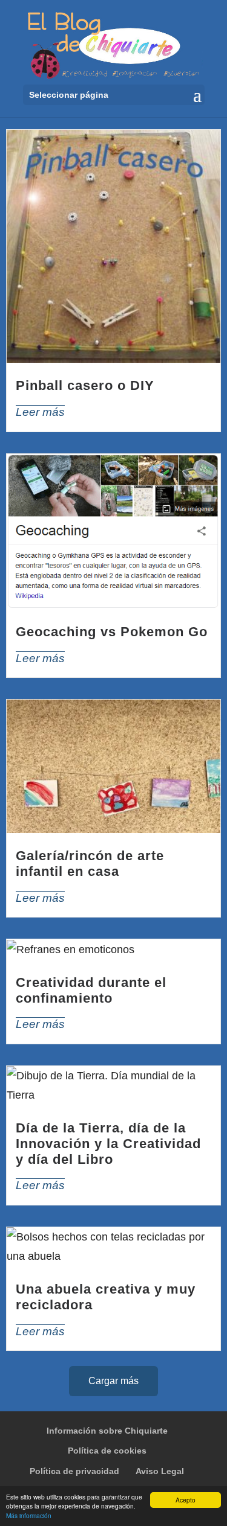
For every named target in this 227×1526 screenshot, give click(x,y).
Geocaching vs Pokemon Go (112, 631)
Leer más (40, 412)
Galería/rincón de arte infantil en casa (90, 863)
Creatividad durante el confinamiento (91, 990)
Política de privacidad (74, 1471)
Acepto (186, 1499)
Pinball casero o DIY (85, 385)
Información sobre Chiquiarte (107, 1430)
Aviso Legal (160, 1471)
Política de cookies (107, 1450)
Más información (28, 1515)
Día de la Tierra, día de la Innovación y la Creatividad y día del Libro (108, 1143)
